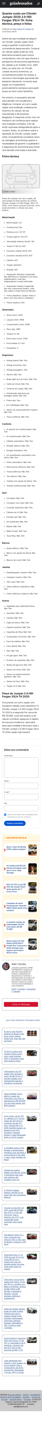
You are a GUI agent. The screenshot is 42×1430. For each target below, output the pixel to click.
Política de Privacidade (10, 1397)
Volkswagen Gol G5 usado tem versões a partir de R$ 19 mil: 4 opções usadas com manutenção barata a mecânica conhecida (13, 1077)
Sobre (13, 1020)
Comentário (8, 756)
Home (8, 1020)
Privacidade (29, 1020)
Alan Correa (17, 29)
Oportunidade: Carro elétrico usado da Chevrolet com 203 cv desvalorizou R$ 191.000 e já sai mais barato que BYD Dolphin (14, 1100)
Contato (21, 989)
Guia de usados (14, 1395)
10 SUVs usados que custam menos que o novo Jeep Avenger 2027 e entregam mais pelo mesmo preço (14, 1056)
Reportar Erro (20, 1020)
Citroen (28, 29)
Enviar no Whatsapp (21, 1004)
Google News (15, 1399)
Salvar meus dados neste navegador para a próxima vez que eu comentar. (22, 816)
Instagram (31, 989)
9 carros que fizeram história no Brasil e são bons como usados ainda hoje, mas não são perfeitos (14, 1036)
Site (5, 803)
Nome (7, 781)
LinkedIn (16, 991)
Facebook (36, 1397)
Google (4, 1399)
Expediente (35, 1395)
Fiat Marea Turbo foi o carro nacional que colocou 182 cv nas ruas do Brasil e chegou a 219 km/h (15, 1239)
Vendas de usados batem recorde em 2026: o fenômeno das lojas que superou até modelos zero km (15, 1175)
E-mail (7, 792)
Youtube (27, 1399)
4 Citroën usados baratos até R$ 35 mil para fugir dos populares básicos (15, 1193)
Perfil (14, 989)
